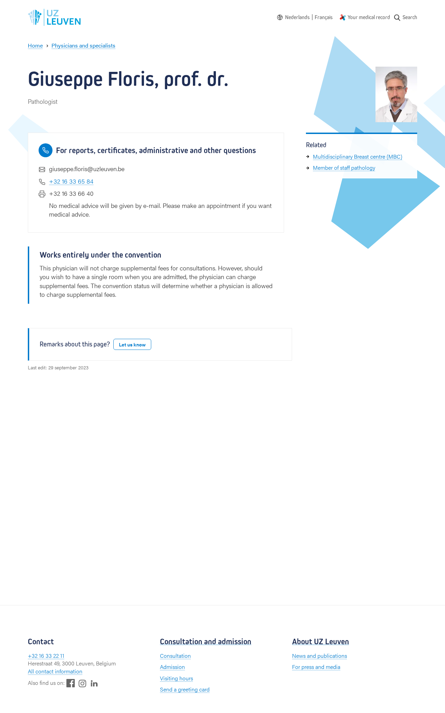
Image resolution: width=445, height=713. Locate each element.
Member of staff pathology (344, 168)
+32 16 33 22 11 (46, 656)
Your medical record (369, 17)
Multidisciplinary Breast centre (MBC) (357, 156)
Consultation (175, 656)
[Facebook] (70, 683)
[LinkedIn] (94, 683)
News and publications (319, 656)
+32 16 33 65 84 (71, 181)
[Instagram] (82, 683)
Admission (172, 667)
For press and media (316, 667)
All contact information (55, 671)
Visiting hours (176, 678)
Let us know (132, 344)
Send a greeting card (185, 689)
